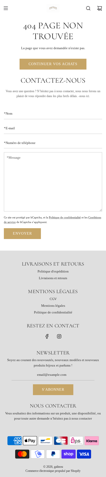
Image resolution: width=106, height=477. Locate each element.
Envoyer (22, 233)
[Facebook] (47, 336)
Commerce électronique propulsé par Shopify (53, 471)
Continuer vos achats (53, 64)
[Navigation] (5, 8)
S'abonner (53, 389)
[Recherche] (88, 8)
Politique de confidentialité (65, 217)
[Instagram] (59, 336)
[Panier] (99, 8)
